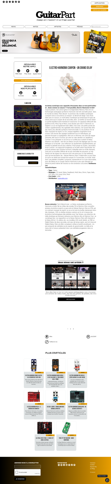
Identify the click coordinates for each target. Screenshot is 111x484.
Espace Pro (93, 467)
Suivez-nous (62, 463)
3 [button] (73, 329)
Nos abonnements (27, 80)
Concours (92, 463)
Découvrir (70, 299)
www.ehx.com (63, 178)
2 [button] (70, 329)
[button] (3, 41)
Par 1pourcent (92, 472)
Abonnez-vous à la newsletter (25, 154)
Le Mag (92, 468)
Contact (92, 465)
